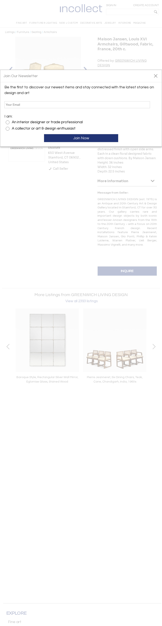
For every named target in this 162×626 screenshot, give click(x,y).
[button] (156, 76)
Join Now (81, 138)
